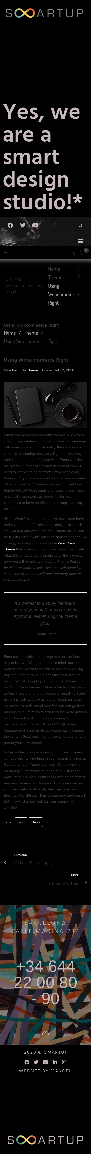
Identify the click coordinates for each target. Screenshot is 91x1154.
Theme (55, 277)
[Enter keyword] (83, 224)
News (35, 822)
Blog (21, 822)
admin (14, 370)
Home (54, 268)
